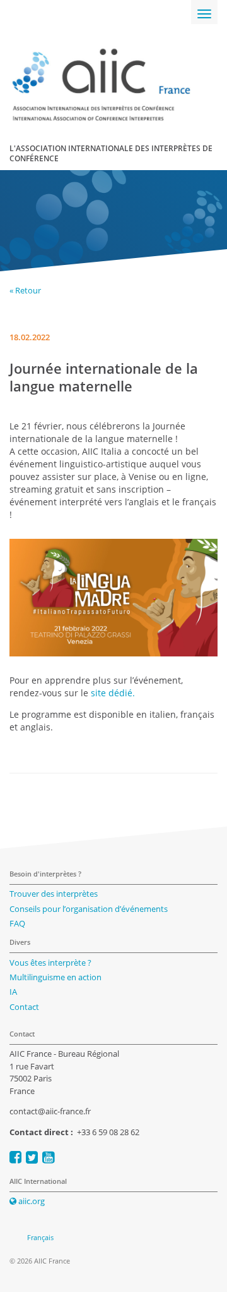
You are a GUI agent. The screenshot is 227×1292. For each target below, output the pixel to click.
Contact (24, 1006)
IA (13, 991)
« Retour (25, 290)
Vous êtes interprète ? (50, 962)
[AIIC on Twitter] (32, 1157)
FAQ (17, 923)
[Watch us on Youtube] (48, 1157)
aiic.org (30, 1201)
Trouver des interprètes (53, 893)
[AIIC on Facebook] (15, 1157)
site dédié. (113, 693)
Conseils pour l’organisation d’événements (88, 908)
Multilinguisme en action (55, 977)
